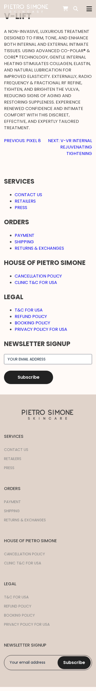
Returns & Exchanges (39, 248)
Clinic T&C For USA (36, 282)
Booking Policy (32, 323)
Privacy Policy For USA (41, 329)
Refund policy (31, 316)
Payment (24, 235)
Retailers (25, 201)
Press (21, 207)
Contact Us (28, 195)
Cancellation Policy (38, 276)
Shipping (24, 242)
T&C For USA (29, 310)
